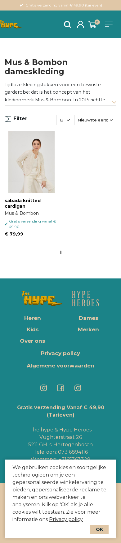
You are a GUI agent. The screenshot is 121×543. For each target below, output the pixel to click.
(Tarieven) (60, 415)
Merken (88, 329)
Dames (88, 318)
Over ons (32, 341)
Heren (32, 318)
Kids (33, 329)
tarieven (93, 5)
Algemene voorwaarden (60, 366)
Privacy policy (66, 519)
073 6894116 (73, 452)
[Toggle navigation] (109, 24)
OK (99, 529)
